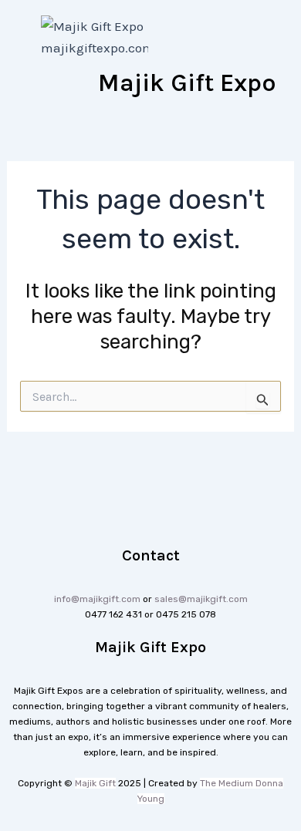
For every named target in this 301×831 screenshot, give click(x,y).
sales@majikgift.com (201, 599)
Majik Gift (95, 783)
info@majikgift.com (97, 599)
